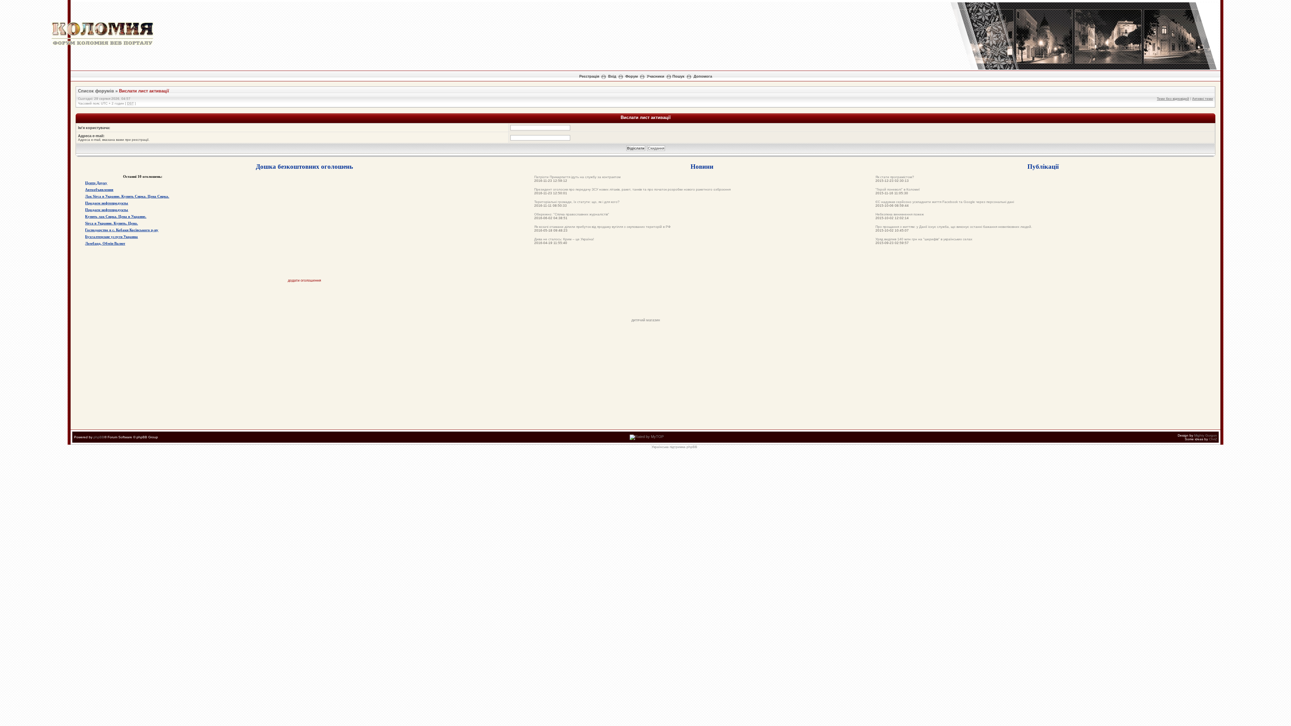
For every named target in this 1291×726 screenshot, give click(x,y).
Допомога (703, 76)
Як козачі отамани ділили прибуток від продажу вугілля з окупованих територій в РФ (602, 227)
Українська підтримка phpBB (674, 447)
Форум (631, 76)
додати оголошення (304, 280)
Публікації (1043, 166)
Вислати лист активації (144, 90)
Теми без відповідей (1173, 98)
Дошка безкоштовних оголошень (304, 166)
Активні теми (1202, 98)
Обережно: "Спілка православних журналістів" (571, 214)
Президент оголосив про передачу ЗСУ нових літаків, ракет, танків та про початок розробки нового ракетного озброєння (632, 189)
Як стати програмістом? (894, 177)
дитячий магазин (645, 320)
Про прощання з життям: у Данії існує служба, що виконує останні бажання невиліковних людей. (953, 227)
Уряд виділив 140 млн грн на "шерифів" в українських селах (923, 239)
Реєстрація (589, 76)
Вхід (612, 76)
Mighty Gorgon (1205, 435)
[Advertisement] (645, 303)
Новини (702, 166)
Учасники (655, 76)
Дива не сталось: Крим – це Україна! (564, 239)
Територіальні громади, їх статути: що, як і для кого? (577, 202)
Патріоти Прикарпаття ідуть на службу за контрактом (577, 177)
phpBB (98, 437)
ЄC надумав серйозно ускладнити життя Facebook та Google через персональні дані (944, 202)
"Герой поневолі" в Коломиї (897, 189)
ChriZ (1213, 439)
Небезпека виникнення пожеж (899, 214)
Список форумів (96, 90)
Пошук (678, 76)
